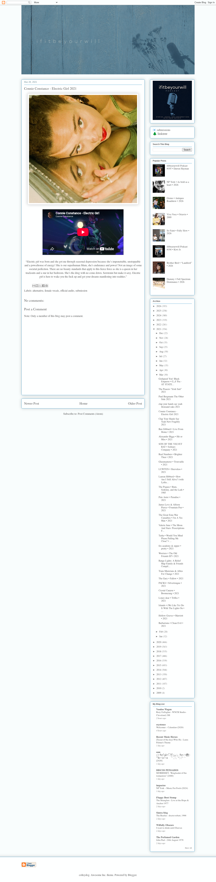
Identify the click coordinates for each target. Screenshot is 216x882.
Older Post (135, 403)
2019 (159, 646)
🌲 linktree (160, 133)
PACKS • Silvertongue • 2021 (170, 584)
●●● (158, 752)
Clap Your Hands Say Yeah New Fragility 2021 (169, 421)
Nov (161, 337)
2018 (159, 651)
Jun (161, 360)
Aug (161, 351)
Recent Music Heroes (167, 737)
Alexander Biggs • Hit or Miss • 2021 (170, 438)
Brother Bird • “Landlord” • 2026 (179, 264)
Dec (161, 333)
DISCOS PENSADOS (167, 770)
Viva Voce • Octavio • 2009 (177, 216)
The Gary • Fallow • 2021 (171, 578)
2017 (159, 655)
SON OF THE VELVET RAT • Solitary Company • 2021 (170, 446)
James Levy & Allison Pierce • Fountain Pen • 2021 (171, 507)
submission (81, 290)
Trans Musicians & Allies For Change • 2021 (171, 572)
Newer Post (31, 403)
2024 (159, 315)
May (161, 365)
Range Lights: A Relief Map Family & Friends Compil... (171, 563)
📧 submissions (161, 130)
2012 (159, 678)
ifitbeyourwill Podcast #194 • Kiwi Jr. (177, 248)
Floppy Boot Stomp (166, 797)
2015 (159, 665)
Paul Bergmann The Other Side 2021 (171, 398)
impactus (161, 785)
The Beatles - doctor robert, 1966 (171, 815)
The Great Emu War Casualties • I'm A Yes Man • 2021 (170, 517)
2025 (159, 310)
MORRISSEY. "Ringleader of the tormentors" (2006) (171, 774)
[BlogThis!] (37, 285)
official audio (67, 290)
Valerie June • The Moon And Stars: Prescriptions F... (171, 528)
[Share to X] (40, 285)
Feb (161, 631)
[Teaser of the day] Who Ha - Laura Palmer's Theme (172, 741)
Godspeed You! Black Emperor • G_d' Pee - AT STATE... (170, 381)
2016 (159, 660)
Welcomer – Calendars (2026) (169, 727)
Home (83, 403)
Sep (161, 347)
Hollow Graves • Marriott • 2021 (171, 617)
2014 (159, 669)
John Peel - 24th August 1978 (169, 839)
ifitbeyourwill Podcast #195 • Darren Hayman (178, 167)
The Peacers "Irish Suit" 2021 (170, 390)
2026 (159, 306)
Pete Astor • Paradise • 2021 (169, 498)
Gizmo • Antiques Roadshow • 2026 (175, 199)
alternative (38, 290)
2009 (159, 692)
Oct (161, 342)
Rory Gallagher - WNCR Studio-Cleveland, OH (171, 713)
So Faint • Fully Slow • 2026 (178, 232)
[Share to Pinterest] (46, 285)
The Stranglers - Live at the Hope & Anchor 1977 (172, 802)
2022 (159, 324)
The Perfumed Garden (167, 837)
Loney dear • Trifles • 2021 (169, 599)
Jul (161, 356)
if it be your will (46, 13)
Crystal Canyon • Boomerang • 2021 (169, 592)
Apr (161, 370)
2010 (159, 688)
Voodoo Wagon (164, 709)
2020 (159, 642)
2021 (159, 329)
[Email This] (33, 285)
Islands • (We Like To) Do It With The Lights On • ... (171, 608)
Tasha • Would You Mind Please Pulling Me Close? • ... (171, 538)
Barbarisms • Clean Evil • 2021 (171, 624)
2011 (159, 683)
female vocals (52, 290)
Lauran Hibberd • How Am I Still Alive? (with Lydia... (171, 479)
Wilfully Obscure (165, 825)
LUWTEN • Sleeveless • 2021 (170, 470)
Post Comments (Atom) (90, 413)
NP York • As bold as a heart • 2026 (178, 183)
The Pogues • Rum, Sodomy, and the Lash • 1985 (171, 489)
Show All (188, 848)
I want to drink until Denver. (169, 827)
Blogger (132, 875)
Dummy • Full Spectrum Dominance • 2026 (178, 280)
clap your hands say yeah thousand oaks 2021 (170, 405)
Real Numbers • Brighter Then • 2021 (170, 456)
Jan (161, 636)
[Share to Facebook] (43, 285)
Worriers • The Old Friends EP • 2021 (169, 555)
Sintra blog (162, 812)
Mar (161, 374)
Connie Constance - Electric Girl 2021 (169, 413)
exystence (161, 724)
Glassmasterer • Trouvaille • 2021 (171, 463)
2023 (159, 319)
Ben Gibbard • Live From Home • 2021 (171, 430)
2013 (159, 674)
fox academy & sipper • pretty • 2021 (170, 547)
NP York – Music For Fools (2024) (172, 788)
